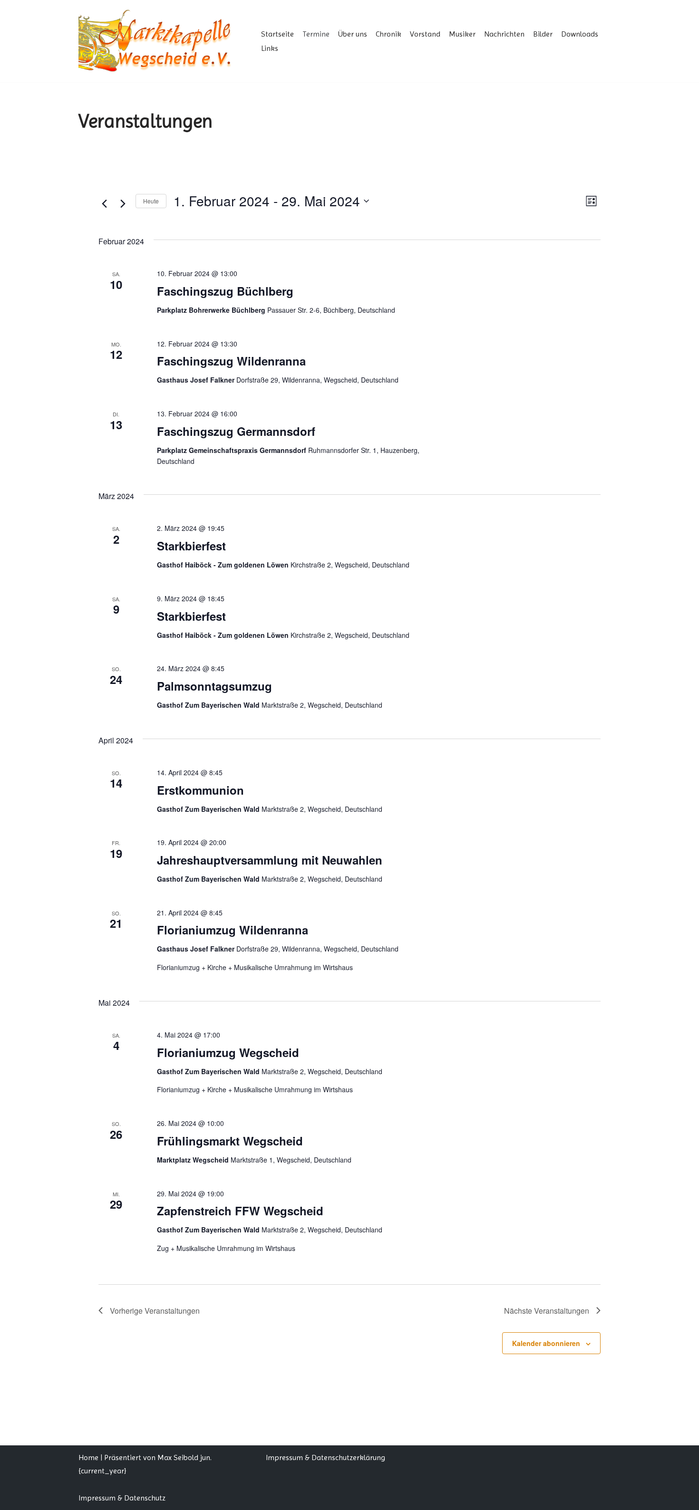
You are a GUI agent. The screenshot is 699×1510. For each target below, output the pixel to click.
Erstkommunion (200, 790)
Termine (316, 33)
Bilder (543, 33)
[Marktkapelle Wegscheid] (161, 41)
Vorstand (425, 33)
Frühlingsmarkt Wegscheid (230, 1141)
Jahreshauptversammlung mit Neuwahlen (269, 860)
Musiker (462, 33)
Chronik (388, 33)
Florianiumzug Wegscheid (228, 1052)
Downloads (579, 33)
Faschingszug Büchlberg (225, 291)
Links (269, 48)
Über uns (352, 33)
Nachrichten (504, 33)
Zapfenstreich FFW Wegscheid (240, 1210)
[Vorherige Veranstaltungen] (104, 203)
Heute (151, 201)
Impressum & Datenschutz (121, 1497)
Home (88, 1457)
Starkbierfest (191, 546)
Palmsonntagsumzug (214, 686)
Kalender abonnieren (546, 1343)
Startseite (277, 33)
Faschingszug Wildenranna (231, 361)
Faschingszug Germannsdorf (236, 431)
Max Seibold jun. (184, 1457)
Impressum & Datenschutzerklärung (325, 1457)
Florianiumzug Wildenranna (232, 930)
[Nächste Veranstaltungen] (122, 203)
